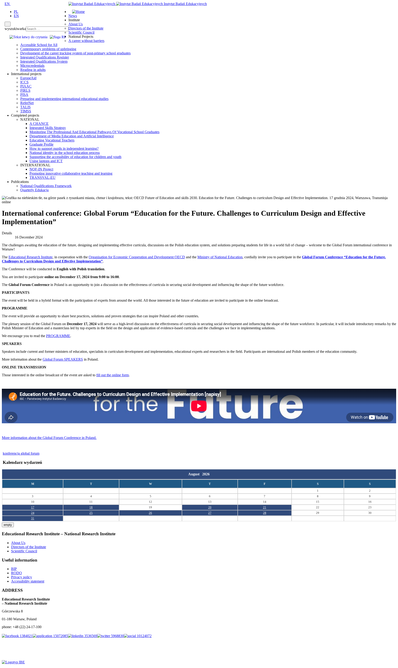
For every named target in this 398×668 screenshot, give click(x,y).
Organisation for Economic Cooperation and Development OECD (137, 257)
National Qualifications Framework (46, 186)
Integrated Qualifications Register (44, 57)
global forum (30, 453)
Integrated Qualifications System (43, 61)
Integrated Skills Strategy (47, 128)
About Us (75, 24)
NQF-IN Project (41, 169)
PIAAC (26, 86)
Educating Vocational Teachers (51, 140)
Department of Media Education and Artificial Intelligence (71, 136)
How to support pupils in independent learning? (64, 148)
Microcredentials (32, 66)
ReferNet (27, 103)
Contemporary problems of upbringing (48, 49)
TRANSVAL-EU (42, 178)
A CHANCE (39, 124)
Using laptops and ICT (46, 161)
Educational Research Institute (31, 257)
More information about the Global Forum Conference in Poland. (49, 438)
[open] (3, 4)
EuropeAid (28, 78)
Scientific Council (81, 32)
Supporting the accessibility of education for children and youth (75, 157)
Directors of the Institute (85, 28)
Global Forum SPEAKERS (63, 359)
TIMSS (25, 111)
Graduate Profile (41, 144)
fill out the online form (112, 375)
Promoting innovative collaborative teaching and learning (70, 173)
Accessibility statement (27, 581)
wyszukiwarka (15, 29)
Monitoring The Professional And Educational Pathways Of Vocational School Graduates (94, 132)
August (195, 474)
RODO (16, 573)
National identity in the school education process (64, 153)
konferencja (12, 453)
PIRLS (25, 90)
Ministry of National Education (220, 257)
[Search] (8, 24)
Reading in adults (33, 70)
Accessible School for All (38, 45)
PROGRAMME (58, 336)
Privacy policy (21, 577)
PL (16, 12)
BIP (14, 569)
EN (8, 4)
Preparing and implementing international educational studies (64, 99)
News (72, 16)
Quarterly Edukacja (34, 190)
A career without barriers (86, 41)
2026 (206, 474)
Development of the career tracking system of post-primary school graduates (75, 53)
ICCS (24, 82)
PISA (24, 95)
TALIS (25, 107)
